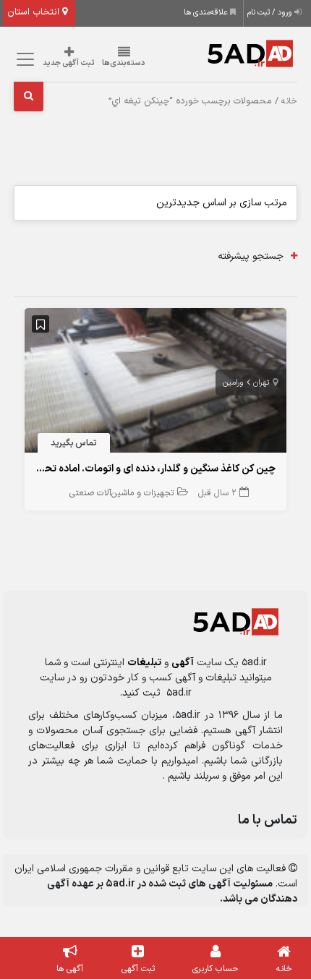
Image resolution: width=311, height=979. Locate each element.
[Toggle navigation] (23, 59)
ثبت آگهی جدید (69, 63)
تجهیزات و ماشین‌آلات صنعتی (121, 493)
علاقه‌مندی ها (207, 13)
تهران (261, 383)
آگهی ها (69, 968)
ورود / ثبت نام (270, 13)
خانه (289, 101)
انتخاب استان (34, 12)
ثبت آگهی (138, 968)
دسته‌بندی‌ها (123, 63)
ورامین (233, 383)
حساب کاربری (215, 968)
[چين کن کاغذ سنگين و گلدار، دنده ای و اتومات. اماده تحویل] (155, 382)
